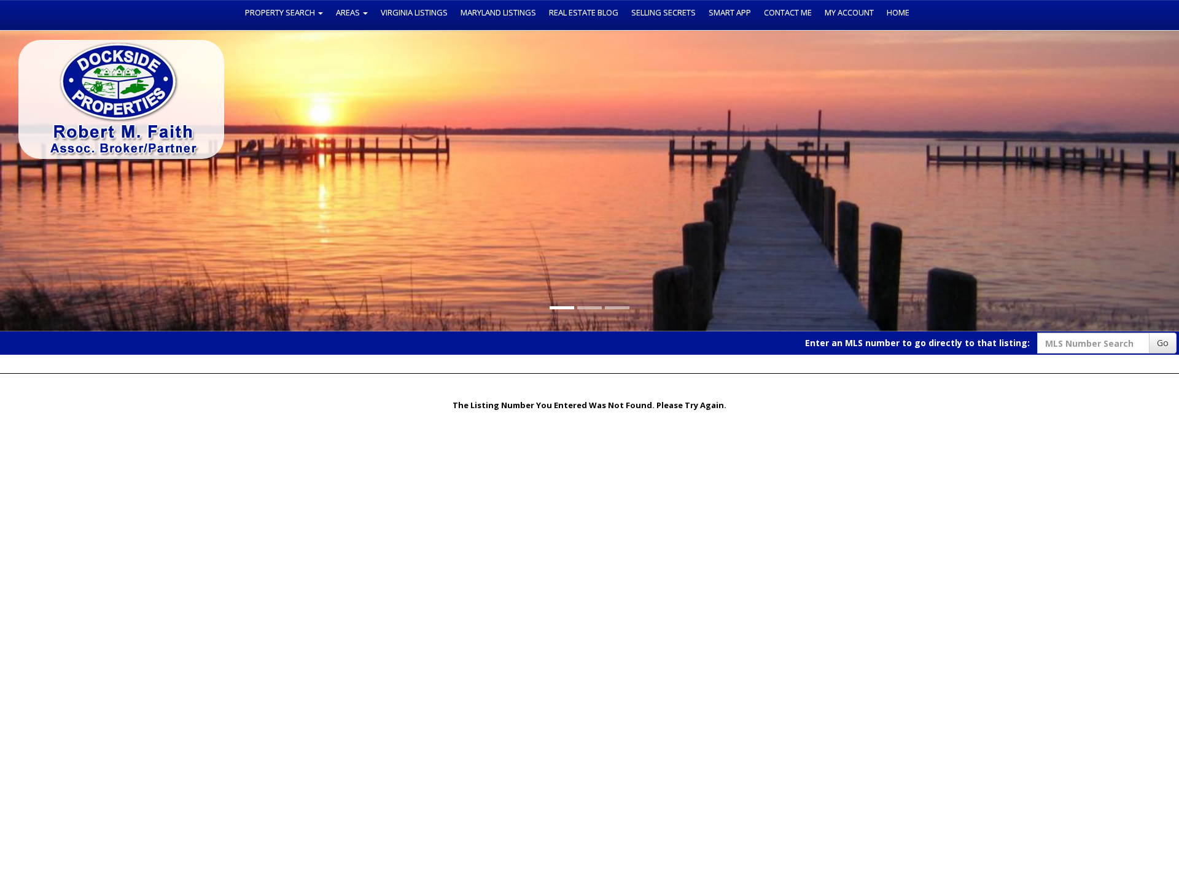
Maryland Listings (498, 12)
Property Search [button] (281, 12)
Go (1163, 343)
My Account (849, 12)
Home (898, 12)
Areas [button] (349, 12)
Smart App (730, 12)
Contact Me (788, 12)
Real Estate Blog (583, 12)
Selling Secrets (663, 12)
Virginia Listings (414, 12)
